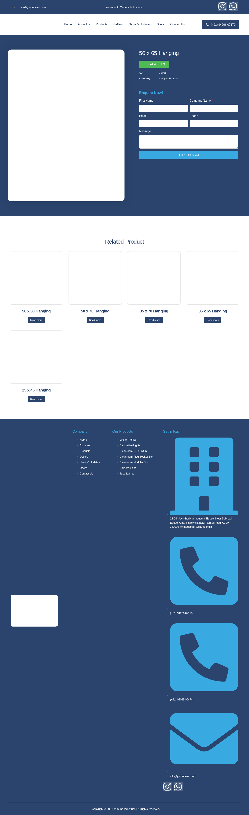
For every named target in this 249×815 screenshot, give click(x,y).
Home (68, 24)
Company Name (200, 100)
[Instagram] (222, 6)
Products (101, 24)
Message (145, 131)
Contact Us (177, 24)
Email (143, 115)
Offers (160, 24)
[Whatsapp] (233, 6)
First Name (146, 100)
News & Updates (140, 24)
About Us (84, 24)
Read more (36, 319)
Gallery (118, 24)
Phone (194, 115)
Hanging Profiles (168, 78)
